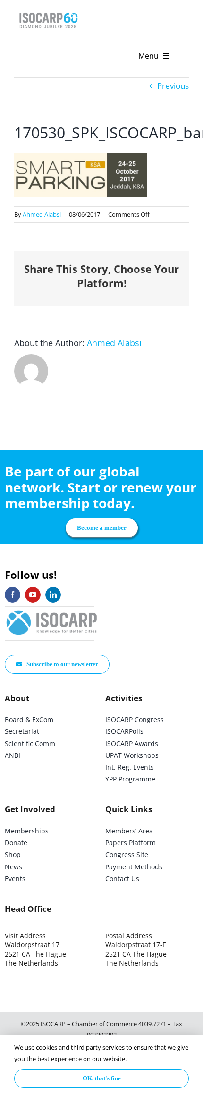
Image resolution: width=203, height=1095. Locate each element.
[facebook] (12, 595)
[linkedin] (53, 595)
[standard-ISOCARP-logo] (52, 610)
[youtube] (33, 595)
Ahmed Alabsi (42, 214)
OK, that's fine (102, 1078)
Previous (173, 85)
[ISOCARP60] (48, 11)
